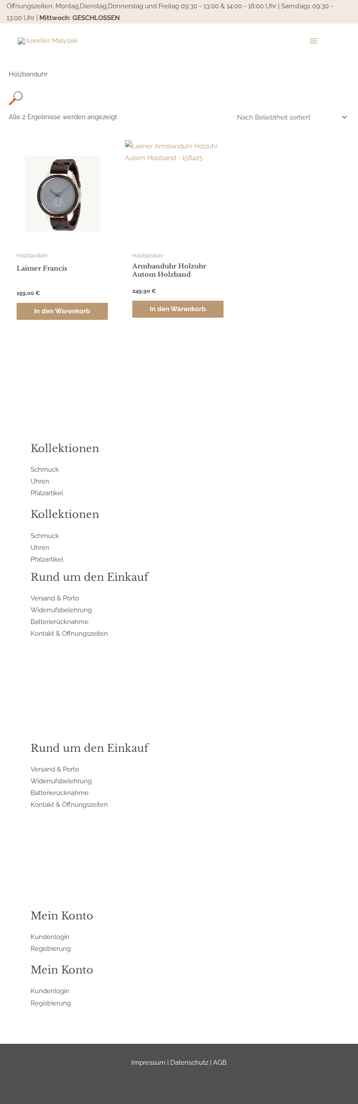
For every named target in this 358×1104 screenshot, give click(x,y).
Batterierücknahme (60, 621)
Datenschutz (189, 1062)
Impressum (148, 1062)
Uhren (40, 481)
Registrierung (51, 948)
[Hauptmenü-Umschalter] (313, 41)
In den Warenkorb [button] (62, 311)
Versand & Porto (55, 598)
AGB (220, 1062)
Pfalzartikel (47, 493)
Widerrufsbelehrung (61, 610)
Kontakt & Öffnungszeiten (69, 633)
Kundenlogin (50, 936)
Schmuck (45, 469)
